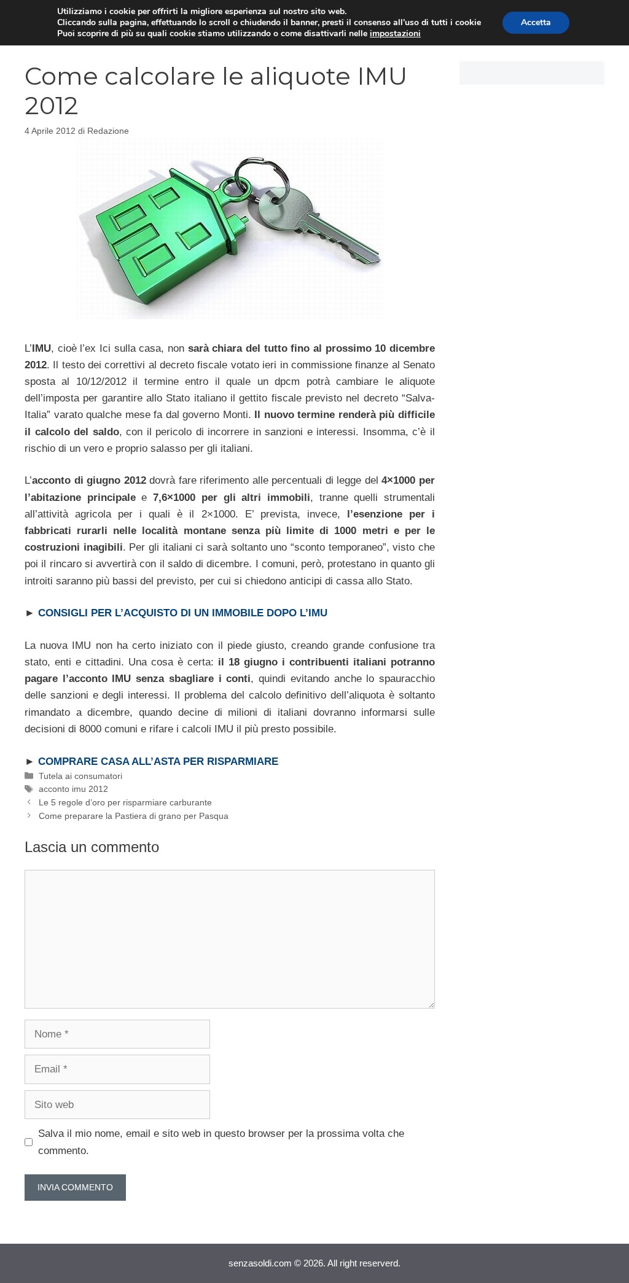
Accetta (536, 22)
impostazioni (395, 33)
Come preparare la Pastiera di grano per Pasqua (134, 816)
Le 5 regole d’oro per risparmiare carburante (125, 802)
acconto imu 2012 (73, 789)
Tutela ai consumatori (80, 776)
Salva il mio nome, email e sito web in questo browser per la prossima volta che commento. (221, 1142)
